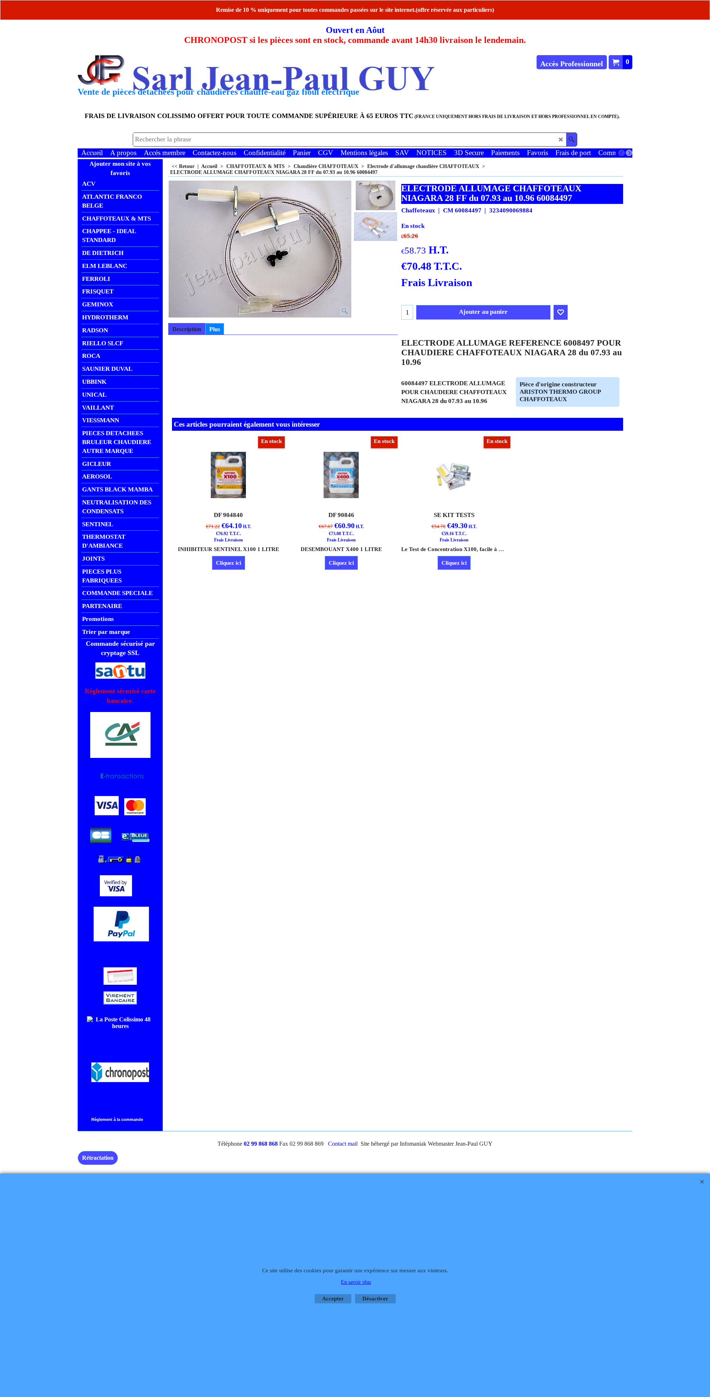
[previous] (621, 153)
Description (186, 329)
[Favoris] (561, 312)
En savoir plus (356, 1282)
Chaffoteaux (418, 210)
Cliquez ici (228, 563)
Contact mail (343, 1144)
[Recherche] (571, 139)
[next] (629, 153)
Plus (214, 329)
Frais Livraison (436, 282)
